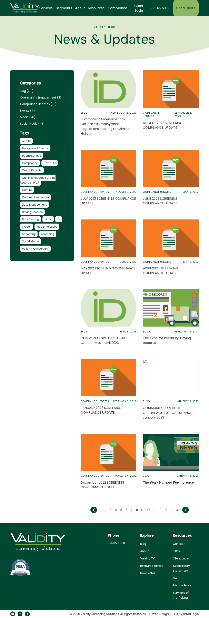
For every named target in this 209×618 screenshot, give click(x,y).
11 (154, 510)
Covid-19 (49, 163)
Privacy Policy (182, 585)
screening (47, 234)
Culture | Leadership (35, 197)
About (80, 8)
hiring (48, 219)
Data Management (34, 204)
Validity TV (147, 558)
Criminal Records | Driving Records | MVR (38, 180)
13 (166, 510)
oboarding (29, 234)
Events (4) (27, 111)
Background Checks (35, 148)
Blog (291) (27, 91)
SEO (175, 614)
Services (46, 8)
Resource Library (151, 566)
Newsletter (147, 573)
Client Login (138, 8)
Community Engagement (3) (40, 97)
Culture (27, 190)
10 (148, 510)
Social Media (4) (31, 124)
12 (159, 510)
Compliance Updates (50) (38, 104)
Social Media (30, 241)
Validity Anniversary (35, 248)
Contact (179, 544)
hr (58, 219)
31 (177, 510)
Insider (26, 226)
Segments (64, 8)
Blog (143, 544)
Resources (96, 8)
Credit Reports (32, 170)
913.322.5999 (160, 8)
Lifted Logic (191, 614)
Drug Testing (30, 219)
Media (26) (28, 117)
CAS (176, 578)
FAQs (176, 551)
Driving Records (32, 212)
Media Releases (47, 226)
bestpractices (31, 155)
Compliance (117, 8)
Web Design (160, 614)
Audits (26, 141)
